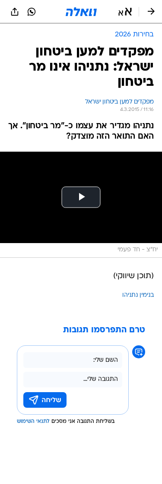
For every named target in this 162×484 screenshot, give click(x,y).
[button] (125, 12)
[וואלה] (81, 11)
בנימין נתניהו (138, 295)
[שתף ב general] (14, 11)
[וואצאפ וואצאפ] (31, 11)
